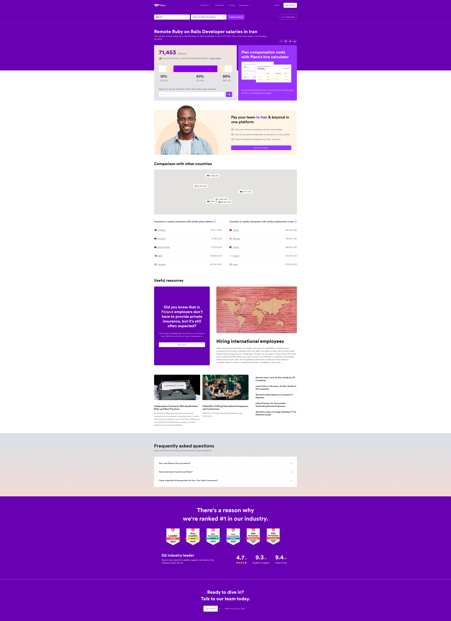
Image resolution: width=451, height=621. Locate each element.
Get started (290, 5)
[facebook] (286, 41)
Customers (219, 5)
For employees (288, 17)
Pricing (232, 5)
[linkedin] (295, 41)
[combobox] (156, 17)
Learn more (215, 58)
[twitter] (290, 41)
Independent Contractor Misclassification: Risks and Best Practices (176, 407)
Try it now (267, 93)
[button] (226, 203)
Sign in (277, 5)
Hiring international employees (250, 341)
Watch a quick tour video (235, 608)
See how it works (261, 148)
